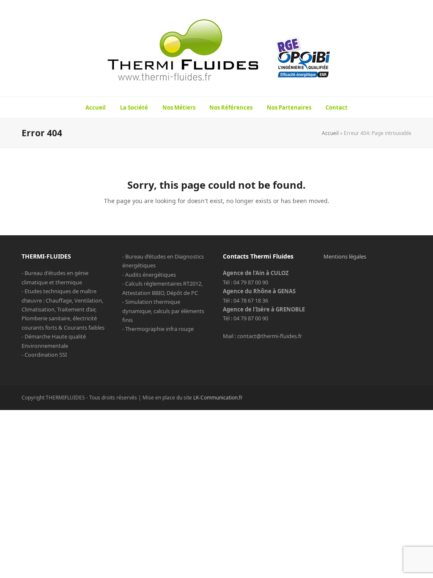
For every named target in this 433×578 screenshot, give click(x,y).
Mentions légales (344, 256)
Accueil (330, 133)
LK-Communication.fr (218, 397)
